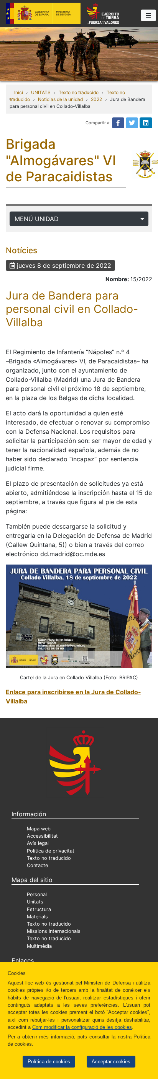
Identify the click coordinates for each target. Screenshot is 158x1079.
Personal (37, 894)
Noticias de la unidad (60, 99)
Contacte (37, 865)
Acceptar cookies (111, 1061)
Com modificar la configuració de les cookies (82, 1027)
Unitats (35, 902)
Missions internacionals (54, 931)
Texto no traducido (79, 92)
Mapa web (39, 829)
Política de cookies (49, 1061)
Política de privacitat (50, 851)
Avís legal (38, 843)
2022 (96, 99)
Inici (18, 92)
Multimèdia (39, 946)
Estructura (39, 909)
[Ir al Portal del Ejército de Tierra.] (79, 53)
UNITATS (41, 92)
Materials (37, 917)
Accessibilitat (42, 836)
